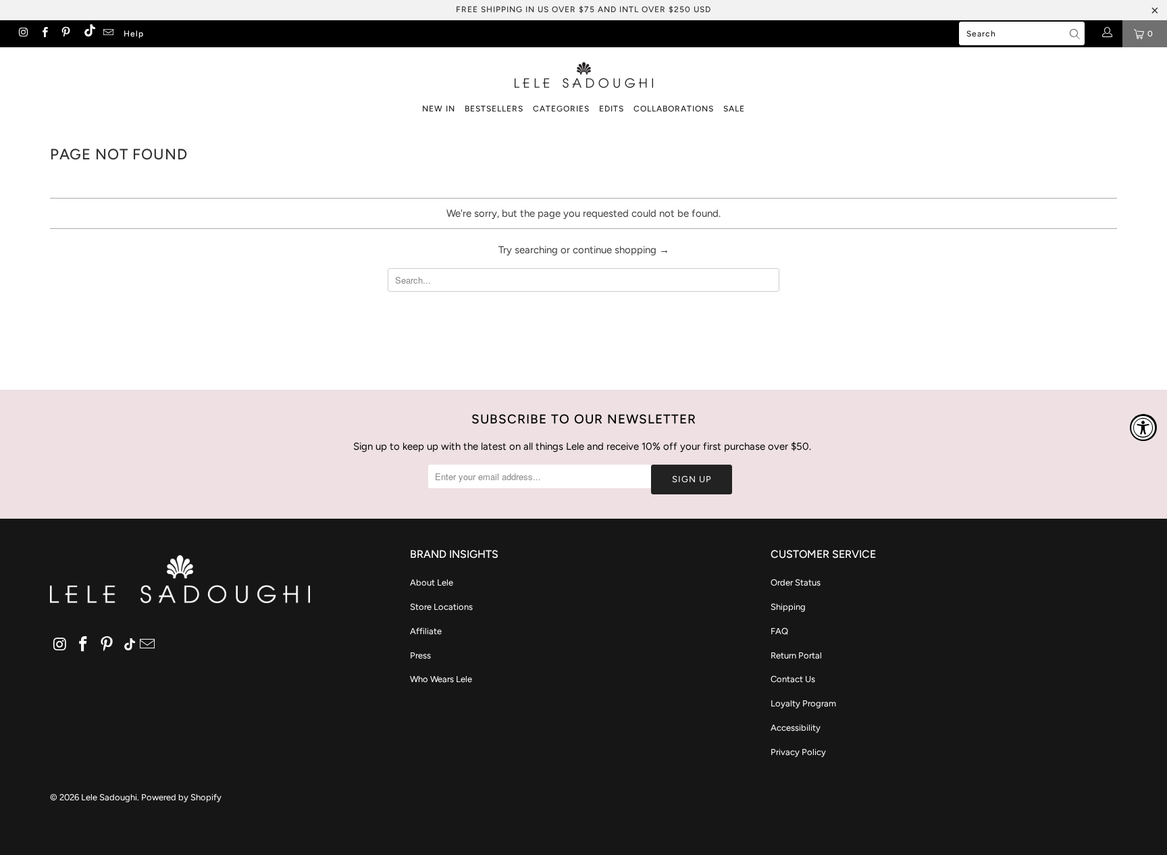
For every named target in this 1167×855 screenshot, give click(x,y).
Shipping (788, 607)
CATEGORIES (561, 108)
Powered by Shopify (181, 797)
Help (134, 33)
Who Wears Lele (441, 679)
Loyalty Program (803, 703)
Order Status (796, 582)
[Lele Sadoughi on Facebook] (43, 33)
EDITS (611, 108)
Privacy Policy (798, 752)
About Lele (431, 582)
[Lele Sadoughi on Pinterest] (65, 33)
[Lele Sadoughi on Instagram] (22, 33)
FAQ (779, 631)
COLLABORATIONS (673, 108)
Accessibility (796, 728)
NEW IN (438, 108)
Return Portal (796, 655)
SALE (734, 108)
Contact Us (793, 679)
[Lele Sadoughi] (583, 72)
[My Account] (1106, 33)
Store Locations (441, 607)
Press (420, 655)
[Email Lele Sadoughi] (107, 33)
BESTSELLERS (494, 108)
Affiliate (426, 631)
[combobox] (1022, 33)
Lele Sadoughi (109, 797)
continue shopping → (621, 250)
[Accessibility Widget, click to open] (1143, 427)
